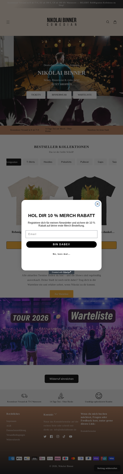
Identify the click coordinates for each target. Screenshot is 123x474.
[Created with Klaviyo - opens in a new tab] (61, 272)
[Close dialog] (97, 203)
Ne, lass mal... (61, 254)
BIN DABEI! (61, 244)
